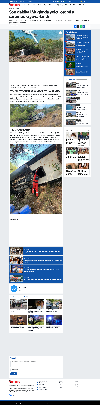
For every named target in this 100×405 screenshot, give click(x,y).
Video (22, 1)
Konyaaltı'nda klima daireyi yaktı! (82, 86)
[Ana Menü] (90, 5)
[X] (13, 395)
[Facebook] (10, 395)
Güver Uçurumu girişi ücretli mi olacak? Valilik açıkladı (82, 123)
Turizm (77, 382)
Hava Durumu (42, 382)
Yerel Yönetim (62, 382)
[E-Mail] (20, 291)
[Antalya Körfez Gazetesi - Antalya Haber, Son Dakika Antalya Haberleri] (14, 5)
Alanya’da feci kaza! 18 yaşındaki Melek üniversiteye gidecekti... (36, 311)
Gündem (24, 4)
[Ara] (87, 5)
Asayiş (62, 4)
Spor (41, 4)
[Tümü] (89, 79)
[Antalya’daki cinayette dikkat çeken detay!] (54, 304)
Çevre (78, 105)
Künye (60, 387)
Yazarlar (30, 1)
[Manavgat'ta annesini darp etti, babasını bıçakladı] (54, 320)
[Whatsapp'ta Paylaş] (81, 26)
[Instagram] (15, 395)
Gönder (13, 374)
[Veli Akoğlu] (13, 288)
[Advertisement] (36, 73)
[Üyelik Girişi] (89, 1)
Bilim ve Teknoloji (54, 4)
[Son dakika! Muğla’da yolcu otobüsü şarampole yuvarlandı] (36, 46)
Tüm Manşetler (42, 387)
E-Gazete (82, 4)
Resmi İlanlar (74, 4)
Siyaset (30, 4)
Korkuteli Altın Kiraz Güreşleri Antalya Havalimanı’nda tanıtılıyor (82, 94)
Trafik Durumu (42, 384)
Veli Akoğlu (22, 287)
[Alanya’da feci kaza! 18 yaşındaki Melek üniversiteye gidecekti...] (36, 304)
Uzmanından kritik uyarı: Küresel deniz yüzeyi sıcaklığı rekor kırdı (82, 108)
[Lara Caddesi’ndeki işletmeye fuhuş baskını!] (18, 320)
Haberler (11, 8)
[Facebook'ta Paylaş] (75, 26)
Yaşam (46, 4)
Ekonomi (36, 4)
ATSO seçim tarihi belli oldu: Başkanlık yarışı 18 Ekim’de (81, 115)
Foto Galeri (14, 1)
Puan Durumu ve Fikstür (44, 386)
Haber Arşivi (42, 391)
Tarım (60, 384)
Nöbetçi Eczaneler (43, 381)
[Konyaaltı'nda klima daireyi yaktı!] (18, 304)
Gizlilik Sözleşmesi (63, 386)
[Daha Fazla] (84, 26)
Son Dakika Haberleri (44, 389)
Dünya (67, 4)
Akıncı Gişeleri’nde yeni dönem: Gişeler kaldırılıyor (80, 101)
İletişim (77, 386)
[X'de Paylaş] (78, 26)
